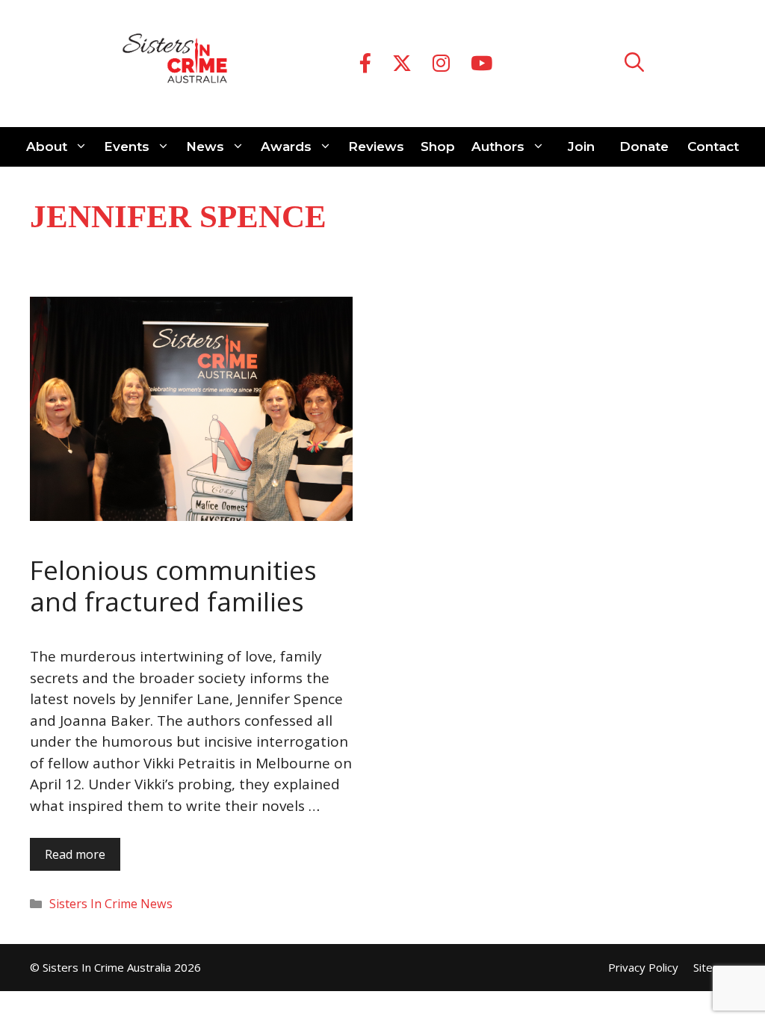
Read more (75, 854)
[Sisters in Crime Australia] (175, 63)
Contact (713, 146)
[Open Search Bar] (634, 64)
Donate (644, 146)
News (205, 146)
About (46, 146)
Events (126, 146)
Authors (497, 146)
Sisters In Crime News (111, 903)
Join (581, 146)
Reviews (376, 146)
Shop (438, 146)
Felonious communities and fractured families (173, 585)
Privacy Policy (643, 967)
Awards (286, 146)
